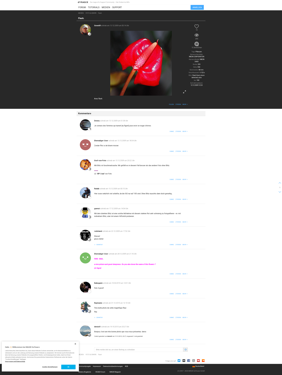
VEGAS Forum (100, 372)
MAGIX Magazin (115, 372)
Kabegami (98, 283)
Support (117, 7)
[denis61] (85, 330)
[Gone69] (85, 29)
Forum (82, 7)
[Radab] (85, 192)
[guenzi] (85, 212)
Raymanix (98, 303)
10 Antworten (197, 47)
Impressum (97, 366)
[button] (185, 104)
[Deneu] (85, 124)
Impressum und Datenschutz (15, 361)
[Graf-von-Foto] (85, 164)
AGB (126, 366)
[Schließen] (75, 343)
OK (68, 367)
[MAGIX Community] (83, 2)
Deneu (97, 121)
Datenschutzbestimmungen (113, 366)
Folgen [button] (171, 104)
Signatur (99, 244)
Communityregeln (84, 366)
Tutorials (93, 7)
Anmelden (197, 7)
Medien (106, 7)
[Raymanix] (85, 307)
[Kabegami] (85, 287)
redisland (98, 231)
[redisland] (85, 235)
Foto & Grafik (91, 13)
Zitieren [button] (178, 104)
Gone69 (97, 26)
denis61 (97, 327)
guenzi (97, 209)
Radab (97, 189)
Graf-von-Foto (100, 160)
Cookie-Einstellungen (50, 367)
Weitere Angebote (84, 372)
